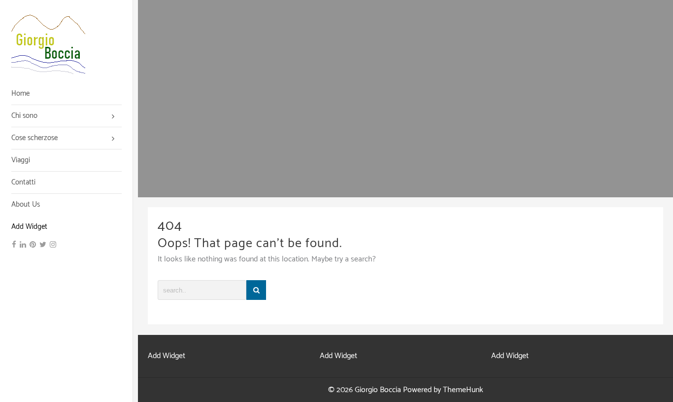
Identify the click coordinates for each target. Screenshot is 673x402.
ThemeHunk (463, 390)
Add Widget (29, 226)
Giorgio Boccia (378, 390)
